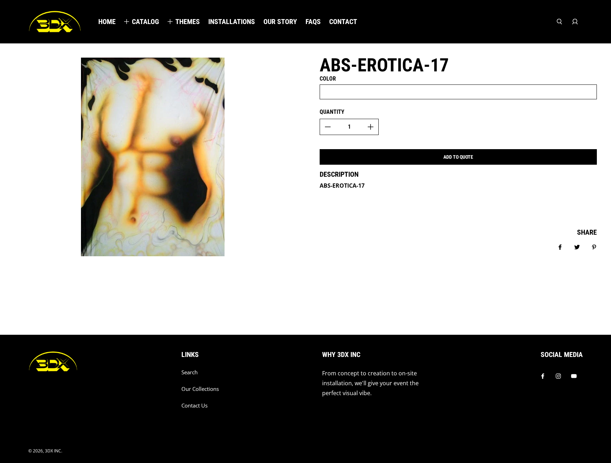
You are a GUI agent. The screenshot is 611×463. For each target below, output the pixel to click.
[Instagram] (558, 376)
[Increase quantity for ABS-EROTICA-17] (370, 127)
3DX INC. (53, 451)
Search (189, 372)
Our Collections (200, 389)
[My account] (575, 21)
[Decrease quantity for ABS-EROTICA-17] (328, 127)
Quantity (332, 112)
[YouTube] (574, 376)
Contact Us (194, 405)
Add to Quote (458, 157)
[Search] (559, 21)
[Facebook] (543, 376)
